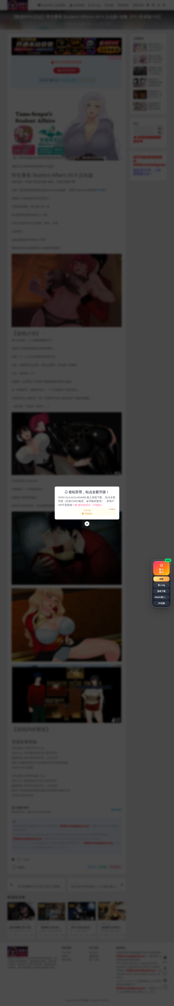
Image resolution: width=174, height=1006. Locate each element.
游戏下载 (161, 591)
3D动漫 (161, 603)
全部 (161, 578)
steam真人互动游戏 (162, 597)
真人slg (161, 585)
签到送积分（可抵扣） (90, 505)
